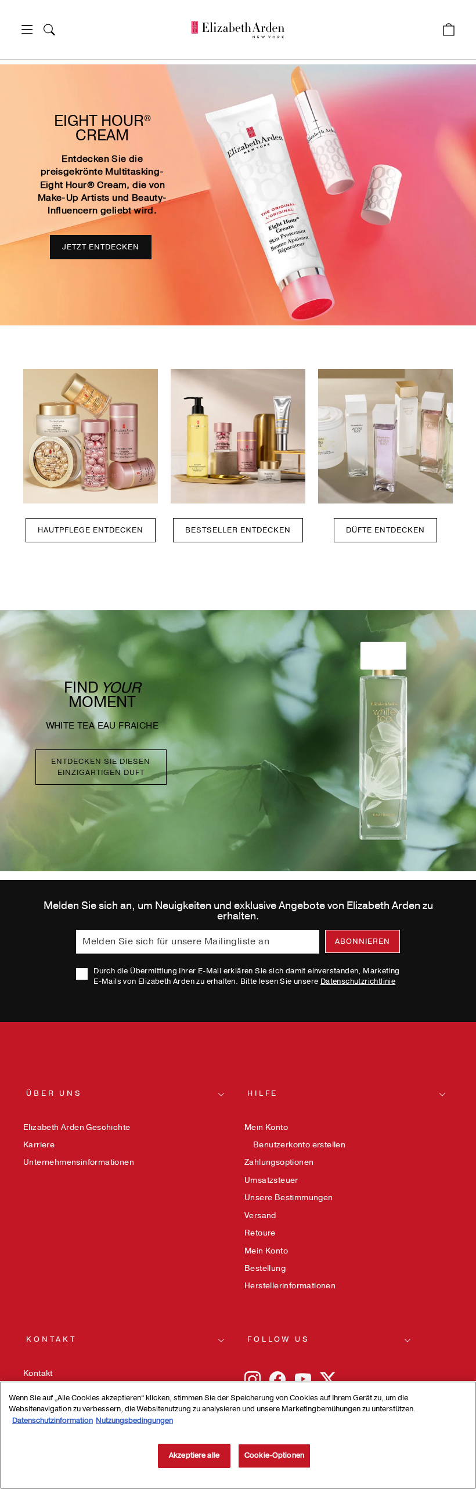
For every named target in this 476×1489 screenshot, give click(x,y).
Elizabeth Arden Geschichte (76, 1127)
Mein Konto (266, 1127)
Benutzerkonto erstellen (299, 1144)
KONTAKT (51, 1339)
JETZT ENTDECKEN (100, 247)
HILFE (262, 1093)
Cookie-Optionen (274, 1455)
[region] (238, 1435)
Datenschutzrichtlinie (357, 981)
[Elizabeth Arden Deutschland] (238, 29)
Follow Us (278, 1339)
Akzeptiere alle (194, 1455)
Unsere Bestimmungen (288, 1197)
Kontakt (38, 1373)
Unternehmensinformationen (78, 1162)
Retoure (260, 1232)
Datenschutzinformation (52, 1420)
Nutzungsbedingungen (134, 1420)
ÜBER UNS (54, 1093)
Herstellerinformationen (290, 1285)
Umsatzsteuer (271, 1180)
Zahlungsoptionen (278, 1162)
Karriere (39, 1144)
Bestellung (265, 1268)
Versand (260, 1215)
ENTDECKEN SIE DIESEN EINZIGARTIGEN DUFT (100, 766)
